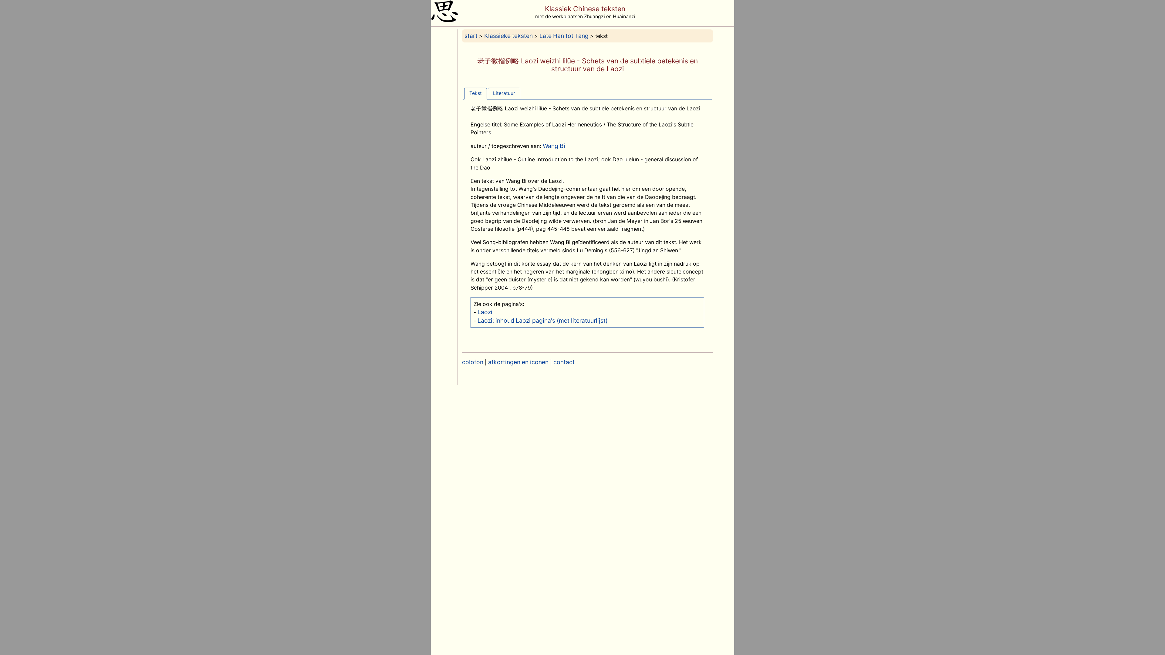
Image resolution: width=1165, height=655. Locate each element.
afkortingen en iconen (518, 362)
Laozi (485, 312)
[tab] (475, 93)
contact (564, 362)
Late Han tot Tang (564, 35)
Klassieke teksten (508, 35)
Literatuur (504, 93)
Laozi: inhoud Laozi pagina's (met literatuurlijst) (543, 320)
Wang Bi (554, 145)
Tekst (475, 93)
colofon (472, 362)
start (471, 35)
